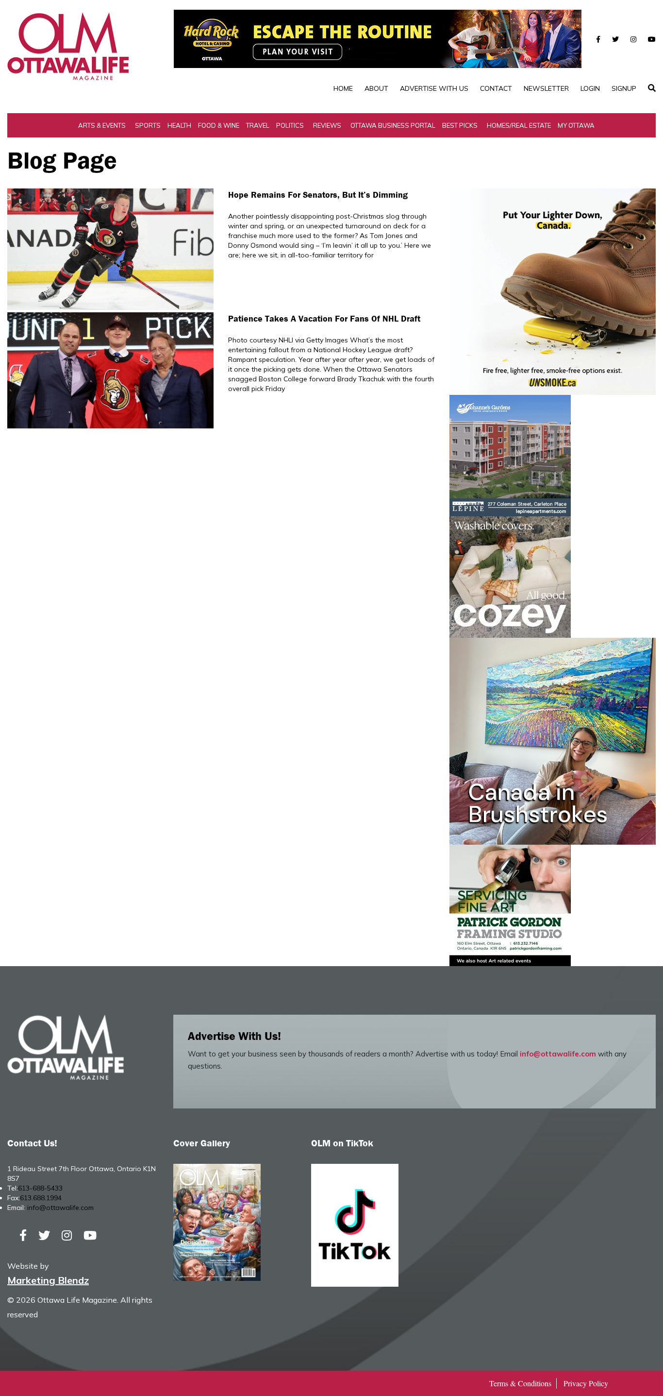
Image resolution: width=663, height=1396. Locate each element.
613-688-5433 (40, 1188)
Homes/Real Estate (519, 125)
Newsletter (546, 88)
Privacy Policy (586, 1383)
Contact (496, 88)
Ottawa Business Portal (392, 125)
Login (590, 88)
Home (343, 88)
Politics (290, 125)
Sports (148, 125)
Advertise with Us (434, 88)
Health (179, 125)
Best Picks (460, 125)
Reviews (327, 125)
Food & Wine (218, 125)
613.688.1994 (41, 1197)
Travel (257, 125)
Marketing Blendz (48, 1280)
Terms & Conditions (520, 1383)
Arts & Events (102, 125)
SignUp (624, 88)
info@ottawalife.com (558, 1053)
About (376, 88)
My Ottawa (576, 125)
